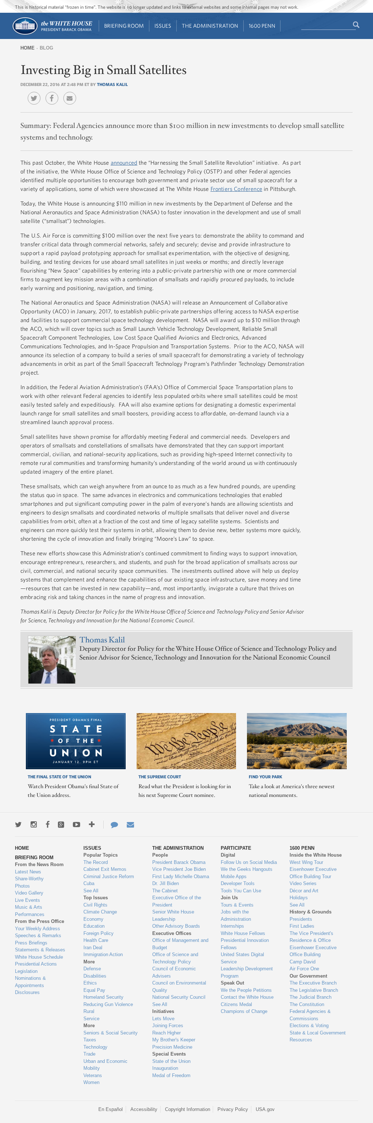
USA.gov (265, 1109)
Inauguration (165, 1068)
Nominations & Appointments (30, 981)
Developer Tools (238, 883)
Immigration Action (103, 954)
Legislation (26, 971)
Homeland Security (103, 997)
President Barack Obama (178, 862)
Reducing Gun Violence (108, 1004)
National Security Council (178, 997)
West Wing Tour (306, 862)
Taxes (89, 1039)
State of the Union (171, 1061)
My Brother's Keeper (173, 1039)
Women (91, 1082)
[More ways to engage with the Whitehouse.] (92, 825)
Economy (93, 919)
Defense (92, 968)
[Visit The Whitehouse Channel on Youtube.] (76, 825)
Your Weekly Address (37, 928)
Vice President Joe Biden (179, 869)
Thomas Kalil (112, 84)
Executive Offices (171, 933)
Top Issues (95, 897)
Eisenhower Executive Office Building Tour (313, 872)
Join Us (229, 897)
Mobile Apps (234, 876)
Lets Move (163, 1018)
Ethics (90, 983)
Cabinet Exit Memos (104, 869)
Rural (88, 1011)
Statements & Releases (40, 949)
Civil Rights (95, 905)
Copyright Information (187, 1109)
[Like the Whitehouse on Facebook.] (48, 825)
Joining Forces (167, 1025)
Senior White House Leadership (173, 915)
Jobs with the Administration (236, 915)
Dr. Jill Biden (165, 883)
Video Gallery (29, 893)
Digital (228, 855)
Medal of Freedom (171, 1075)
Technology (95, 1047)
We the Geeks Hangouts (246, 869)
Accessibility (143, 1109)
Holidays (299, 897)
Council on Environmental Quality (179, 986)
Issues (162, 26)
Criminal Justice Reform (108, 876)
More (89, 961)
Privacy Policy (232, 1109)
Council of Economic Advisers (174, 972)
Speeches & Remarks (38, 935)
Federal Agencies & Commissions (310, 1015)
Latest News (28, 871)
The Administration (210, 26)
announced (124, 162)
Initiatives (163, 1011)
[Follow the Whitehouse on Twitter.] (18, 825)
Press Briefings (31, 943)
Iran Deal (92, 947)
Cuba (88, 883)
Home (27, 48)
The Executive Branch (313, 983)
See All (90, 890)
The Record (95, 862)
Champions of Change (244, 1011)
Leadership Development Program (247, 972)
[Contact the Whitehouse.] (110, 825)
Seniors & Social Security (110, 1033)
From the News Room (39, 864)
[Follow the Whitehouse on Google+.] (61, 825)
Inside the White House (316, 855)
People (160, 855)
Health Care (95, 940)
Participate (236, 848)
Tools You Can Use (241, 890)
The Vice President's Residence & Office (311, 937)
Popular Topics (100, 855)
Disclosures (27, 992)
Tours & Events (237, 905)
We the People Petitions (246, 990)
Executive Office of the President (176, 901)
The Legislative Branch (314, 990)
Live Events (27, 900)
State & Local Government (318, 1033)
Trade (89, 1054)
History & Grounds (310, 912)
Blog (46, 48)
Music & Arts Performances (29, 910)
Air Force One (304, 968)
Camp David (302, 961)
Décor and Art (304, 890)
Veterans (92, 1075)
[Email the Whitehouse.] (130, 825)
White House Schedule (39, 957)
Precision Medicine (172, 1047)
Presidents (301, 919)
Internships (232, 926)
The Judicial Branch (310, 997)
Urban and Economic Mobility (105, 1065)
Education (94, 926)
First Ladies (302, 926)
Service (91, 1018)
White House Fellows (243, 933)
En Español (110, 1109)
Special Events (169, 1054)
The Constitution (307, 1004)
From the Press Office (39, 921)
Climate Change (100, 912)
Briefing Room (124, 26)
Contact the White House (247, 997)
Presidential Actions (36, 964)
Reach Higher (166, 1033)
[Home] (52, 34)
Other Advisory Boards (176, 926)
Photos (22, 886)
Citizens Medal (236, 1004)
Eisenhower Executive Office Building (313, 951)
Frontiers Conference (236, 188)
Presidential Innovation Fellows (245, 944)
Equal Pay (94, 990)
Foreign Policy (98, 933)
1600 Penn (262, 26)
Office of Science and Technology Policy (175, 958)
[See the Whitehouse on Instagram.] (34, 825)
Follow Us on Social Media (249, 862)
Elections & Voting (309, 1025)
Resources (301, 1039)
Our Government (308, 976)
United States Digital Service (242, 958)
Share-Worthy (29, 878)
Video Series (303, 883)
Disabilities (94, 976)
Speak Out (232, 983)
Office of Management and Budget (180, 944)
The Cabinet (165, 890)
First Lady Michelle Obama (180, 876)
